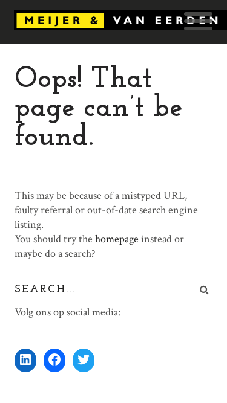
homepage (117, 239)
